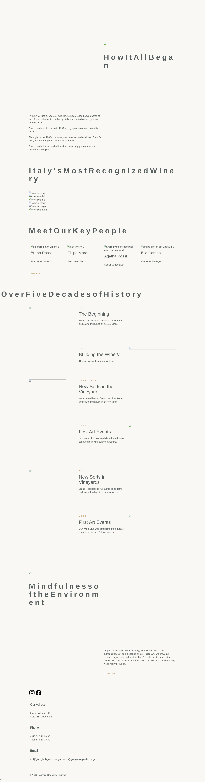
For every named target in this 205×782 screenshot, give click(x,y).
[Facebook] (39, 693)
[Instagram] (32, 693)
